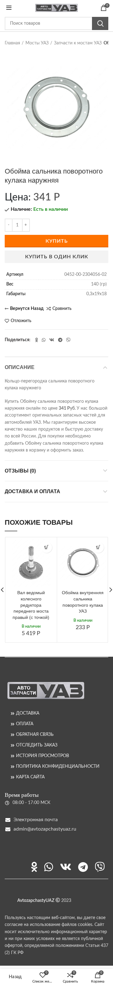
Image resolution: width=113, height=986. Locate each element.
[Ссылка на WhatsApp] (43, 340)
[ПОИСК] (100, 23)
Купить (57, 241)
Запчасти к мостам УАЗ (78, 43)
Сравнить (62, 308)
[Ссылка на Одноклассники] (36, 340)
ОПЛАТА (24, 724)
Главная (12, 43)
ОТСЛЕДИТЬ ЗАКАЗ (36, 745)
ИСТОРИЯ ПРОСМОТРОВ (42, 756)
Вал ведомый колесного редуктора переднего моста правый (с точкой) (31, 604)
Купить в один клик (56, 256)
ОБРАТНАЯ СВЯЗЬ (35, 734)
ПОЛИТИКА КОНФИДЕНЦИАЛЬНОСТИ (58, 766)
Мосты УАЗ (37, 43)
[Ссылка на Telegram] (60, 340)
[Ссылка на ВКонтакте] (51, 340)
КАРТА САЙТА (30, 777)
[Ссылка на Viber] (68, 340)
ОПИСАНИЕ (20, 367)
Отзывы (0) (20, 470)
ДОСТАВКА (27, 713)
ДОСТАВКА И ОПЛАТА (32, 491)
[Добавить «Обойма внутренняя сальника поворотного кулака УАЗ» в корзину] (98, 547)
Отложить (21, 321)
